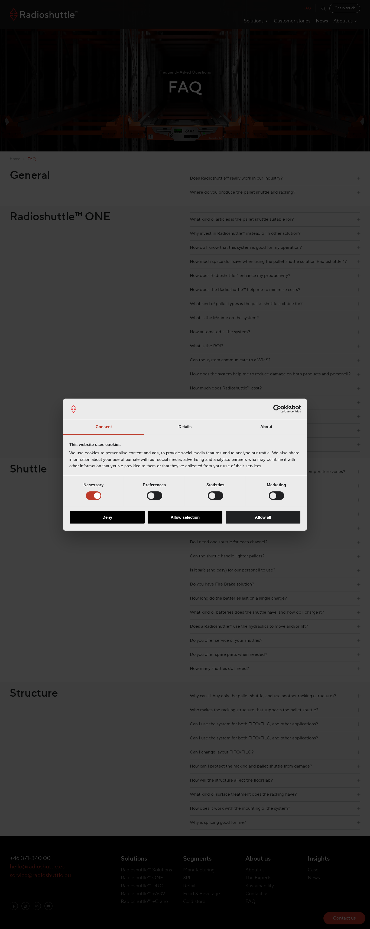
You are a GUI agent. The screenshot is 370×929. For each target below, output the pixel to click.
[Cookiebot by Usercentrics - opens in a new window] (277, 409)
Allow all (263, 517)
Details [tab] (185, 426)
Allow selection (185, 517)
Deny (107, 517)
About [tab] (266, 426)
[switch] (154, 495)
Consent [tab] (104, 426)
